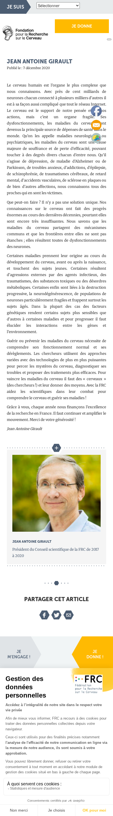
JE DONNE (82, 26)
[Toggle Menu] (109, 39)
